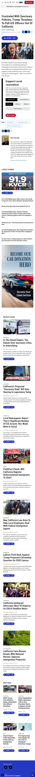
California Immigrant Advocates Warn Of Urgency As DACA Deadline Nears (16, 606)
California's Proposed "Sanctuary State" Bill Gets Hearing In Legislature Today (17, 389)
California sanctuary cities (14, 126)
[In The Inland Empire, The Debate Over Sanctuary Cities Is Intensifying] (16, 326)
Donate (30, 2)
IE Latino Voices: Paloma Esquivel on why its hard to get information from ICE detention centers (17, 239)
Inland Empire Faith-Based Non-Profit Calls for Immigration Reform (9, 740)
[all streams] (33, 775)
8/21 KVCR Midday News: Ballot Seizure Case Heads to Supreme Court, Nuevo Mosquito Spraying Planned (17, 200)
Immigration (10, 122)
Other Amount (18, 108)
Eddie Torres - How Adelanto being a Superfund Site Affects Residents (9, 702)
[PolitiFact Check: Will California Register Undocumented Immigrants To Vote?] (16, 456)
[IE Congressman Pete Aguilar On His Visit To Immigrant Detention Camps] (25, 726)
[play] (2, 775)
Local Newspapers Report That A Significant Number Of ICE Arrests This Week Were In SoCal (16, 422)
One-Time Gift (24, 99)
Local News (6, 696)
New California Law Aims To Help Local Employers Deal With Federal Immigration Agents (16, 524)
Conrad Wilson (6, 395)
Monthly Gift (11, 99)
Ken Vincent (10, 30)
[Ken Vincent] (5, 140)
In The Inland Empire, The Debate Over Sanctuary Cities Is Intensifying (17, 343)
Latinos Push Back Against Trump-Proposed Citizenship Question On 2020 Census (17, 557)
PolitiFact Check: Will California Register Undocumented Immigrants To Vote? (16, 473)
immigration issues (23, 122)
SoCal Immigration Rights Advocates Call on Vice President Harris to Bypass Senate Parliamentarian (25, 703)
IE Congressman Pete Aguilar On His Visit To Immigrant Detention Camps (24, 740)
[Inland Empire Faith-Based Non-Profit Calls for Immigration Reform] (10, 726)
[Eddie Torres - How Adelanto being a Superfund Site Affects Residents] (10, 689)
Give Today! (11, 115)
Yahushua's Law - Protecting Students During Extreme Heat (17, 223)
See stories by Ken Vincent (19, 160)
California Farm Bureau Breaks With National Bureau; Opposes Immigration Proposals (14, 655)
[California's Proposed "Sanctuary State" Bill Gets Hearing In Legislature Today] (16, 373)
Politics (5, 466)
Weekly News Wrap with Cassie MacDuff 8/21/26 (16, 206)
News (4, 733)
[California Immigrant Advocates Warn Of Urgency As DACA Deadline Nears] (16, 589)
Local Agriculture (7, 648)
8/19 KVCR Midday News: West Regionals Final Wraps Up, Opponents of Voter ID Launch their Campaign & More (17, 231)
